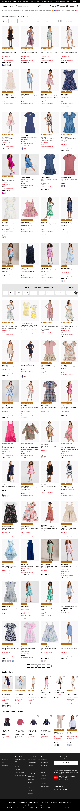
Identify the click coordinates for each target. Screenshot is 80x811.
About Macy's (44, 759)
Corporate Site (44, 765)
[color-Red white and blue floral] (10, 661)
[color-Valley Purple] (64, 186)
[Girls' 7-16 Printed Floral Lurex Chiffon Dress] (30, 36)
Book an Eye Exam (32, 787)
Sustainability (43, 783)
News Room (43, 778)
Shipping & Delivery (6, 773)
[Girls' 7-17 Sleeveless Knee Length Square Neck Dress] (30, 254)
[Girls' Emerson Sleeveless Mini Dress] (50, 632)
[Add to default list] (11, 677)
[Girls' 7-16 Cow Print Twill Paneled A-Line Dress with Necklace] (50, 123)
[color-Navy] (3, 65)
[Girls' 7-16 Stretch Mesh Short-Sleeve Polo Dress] (50, 550)
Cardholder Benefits (19, 764)
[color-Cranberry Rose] (3, 193)
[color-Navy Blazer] (22, 377)
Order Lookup (5, 765)
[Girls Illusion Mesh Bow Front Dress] (10, 36)
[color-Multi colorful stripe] (5, 661)
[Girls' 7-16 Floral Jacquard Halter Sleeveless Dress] (30, 472)
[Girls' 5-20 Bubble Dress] (10, 164)
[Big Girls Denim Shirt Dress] (30, 164)
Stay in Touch (31, 779)
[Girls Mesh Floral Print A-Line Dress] (50, 431)
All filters (74, 287)
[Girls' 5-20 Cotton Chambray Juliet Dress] (69, 123)
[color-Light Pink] (8, 65)
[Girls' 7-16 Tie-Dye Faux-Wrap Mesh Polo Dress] (69, 391)
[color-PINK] (5, 237)
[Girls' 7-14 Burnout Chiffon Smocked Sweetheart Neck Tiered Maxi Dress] (50, 512)
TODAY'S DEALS (6, 1)
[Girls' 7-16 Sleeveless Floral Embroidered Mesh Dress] (10, 550)
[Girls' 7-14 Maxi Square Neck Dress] (50, 208)
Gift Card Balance (19, 769)
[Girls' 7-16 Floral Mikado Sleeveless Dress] (10, 391)
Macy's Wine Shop (32, 773)
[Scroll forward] (75, 292)
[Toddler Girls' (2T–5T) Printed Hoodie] (33, 722)
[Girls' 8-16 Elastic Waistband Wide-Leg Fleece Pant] (59, 722)
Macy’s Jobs (43, 775)
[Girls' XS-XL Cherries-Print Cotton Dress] (69, 550)
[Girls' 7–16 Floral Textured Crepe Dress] (30, 391)
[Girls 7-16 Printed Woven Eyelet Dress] (30, 80)
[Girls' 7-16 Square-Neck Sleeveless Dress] (10, 123)
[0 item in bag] (77, 6)
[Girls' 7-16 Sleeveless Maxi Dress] (50, 310)
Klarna (3, 762)
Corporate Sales (44, 762)
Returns (3, 771)
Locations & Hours (32, 762)
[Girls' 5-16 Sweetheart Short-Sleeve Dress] (10, 512)
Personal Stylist (31, 776)
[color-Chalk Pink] (64, 281)
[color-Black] (10, 65)
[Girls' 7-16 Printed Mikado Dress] (30, 512)
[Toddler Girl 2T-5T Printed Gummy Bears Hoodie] (46, 722)
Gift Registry (30, 793)
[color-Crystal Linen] (55, 745)
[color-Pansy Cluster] (62, 281)
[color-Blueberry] (22, 148)
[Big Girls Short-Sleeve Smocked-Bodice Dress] (10, 208)
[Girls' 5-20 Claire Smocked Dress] (50, 254)
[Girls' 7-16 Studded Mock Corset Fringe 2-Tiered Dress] (69, 592)
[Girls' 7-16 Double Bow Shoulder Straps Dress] (69, 512)
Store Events (30, 782)
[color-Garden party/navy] (3, 661)
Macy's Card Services (19, 772)
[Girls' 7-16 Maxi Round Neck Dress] (30, 550)
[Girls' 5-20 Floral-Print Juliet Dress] (30, 632)
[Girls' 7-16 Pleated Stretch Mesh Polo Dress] (69, 164)
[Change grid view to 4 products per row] (58, 21)
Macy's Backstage (32, 768)
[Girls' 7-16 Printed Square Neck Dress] (69, 36)
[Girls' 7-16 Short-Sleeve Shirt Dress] (50, 351)
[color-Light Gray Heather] (68, 745)
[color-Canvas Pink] (62, 186)
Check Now (72, 779)
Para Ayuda (4, 768)
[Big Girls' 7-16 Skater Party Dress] (46, 682)
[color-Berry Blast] (25, 148)
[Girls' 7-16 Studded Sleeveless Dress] (59, 682)
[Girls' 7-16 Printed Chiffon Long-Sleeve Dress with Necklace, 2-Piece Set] (30, 431)
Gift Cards (17, 766)
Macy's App (30, 765)
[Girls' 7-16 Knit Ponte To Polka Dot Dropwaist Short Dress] (69, 472)
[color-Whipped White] (5, 65)
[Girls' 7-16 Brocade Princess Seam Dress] (30, 208)
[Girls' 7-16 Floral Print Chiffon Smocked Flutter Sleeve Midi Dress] (10, 310)
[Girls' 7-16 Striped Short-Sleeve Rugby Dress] (10, 254)
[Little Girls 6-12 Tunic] (20, 722)
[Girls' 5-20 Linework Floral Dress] (30, 592)
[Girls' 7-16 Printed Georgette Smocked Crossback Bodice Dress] (69, 431)
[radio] (3, 65)
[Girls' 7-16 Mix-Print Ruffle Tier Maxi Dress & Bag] (69, 310)
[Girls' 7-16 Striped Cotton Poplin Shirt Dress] (10, 592)
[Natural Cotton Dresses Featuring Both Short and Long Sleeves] (30, 310)
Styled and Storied (45, 786)
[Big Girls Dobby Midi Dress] (10, 431)
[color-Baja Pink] (5, 496)
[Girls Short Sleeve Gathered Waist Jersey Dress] (10, 632)
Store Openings (31, 785)
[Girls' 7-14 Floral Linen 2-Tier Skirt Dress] (50, 36)
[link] (10, 58)
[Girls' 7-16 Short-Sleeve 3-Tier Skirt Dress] (69, 351)
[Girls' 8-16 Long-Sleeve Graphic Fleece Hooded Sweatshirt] (72, 722)
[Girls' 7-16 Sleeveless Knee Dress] (10, 351)
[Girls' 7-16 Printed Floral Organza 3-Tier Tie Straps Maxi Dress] (10, 80)
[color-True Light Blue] (5, 193)
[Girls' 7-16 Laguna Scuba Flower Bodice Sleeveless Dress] (72, 682)
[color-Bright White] (42, 661)
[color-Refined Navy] (3, 496)
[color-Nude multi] (45, 456)
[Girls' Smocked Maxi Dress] (69, 254)
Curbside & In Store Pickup (34, 759)
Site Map (43, 781)
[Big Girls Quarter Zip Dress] (30, 351)
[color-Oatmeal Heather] (71, 745)
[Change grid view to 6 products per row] (61, 21)
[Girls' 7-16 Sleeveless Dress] (33, 682)
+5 (14, 661)
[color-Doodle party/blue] (13, 661)
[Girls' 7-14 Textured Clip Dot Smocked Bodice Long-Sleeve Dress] (50, 472)
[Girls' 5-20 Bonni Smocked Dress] (69, 80)
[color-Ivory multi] (42, 456)
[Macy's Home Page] (7, 6)
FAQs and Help (5, 759)
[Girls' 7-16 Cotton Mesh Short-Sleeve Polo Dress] (10, 472)
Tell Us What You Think (33, 790)
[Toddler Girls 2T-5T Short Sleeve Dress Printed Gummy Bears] (7, 722)
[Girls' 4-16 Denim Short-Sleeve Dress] (50, 164)
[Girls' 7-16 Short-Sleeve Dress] (30, 123)
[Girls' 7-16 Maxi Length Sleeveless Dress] (50, 592)
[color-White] (3, 237)
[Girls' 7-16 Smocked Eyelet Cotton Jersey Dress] (69, 208)
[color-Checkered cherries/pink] (8, 661)
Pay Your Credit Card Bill (20, 775)
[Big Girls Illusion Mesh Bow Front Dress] (7, 682)
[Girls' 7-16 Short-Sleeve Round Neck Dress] (69, 632)
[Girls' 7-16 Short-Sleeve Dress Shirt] (50, 391)
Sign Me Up (66, 762)
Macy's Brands (31, 771)
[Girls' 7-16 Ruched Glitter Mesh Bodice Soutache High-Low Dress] (50, 80)
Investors (42, 768)
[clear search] (39, 6)
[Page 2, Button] (52, 666)
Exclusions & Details (63, 779)
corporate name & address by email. (64, 807)
